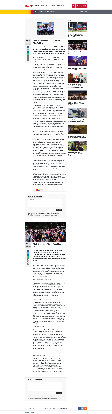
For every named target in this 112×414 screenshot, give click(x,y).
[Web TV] (83, 1)
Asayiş (58, 5)
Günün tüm (83, 11)
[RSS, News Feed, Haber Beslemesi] (85, 408)
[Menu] (74, 6)
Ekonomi (53, 5)
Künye (50, 408)
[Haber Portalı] (32, 5)
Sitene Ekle (44, 1)
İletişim (54, 408)
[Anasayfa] (25, 1)
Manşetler (29, 1)
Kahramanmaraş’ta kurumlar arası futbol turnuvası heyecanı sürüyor (53, 11)
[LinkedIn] (28, 52)
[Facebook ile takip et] (79, 408)
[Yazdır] (28, 58)
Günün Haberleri (35, 1)
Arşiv (40, 1)
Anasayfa (46, 408)
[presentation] (29, 11)
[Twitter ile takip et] (82, 408)
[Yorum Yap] (28, 60)
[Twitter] (28, 49)
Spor (62, 5)
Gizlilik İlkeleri (59, 408)
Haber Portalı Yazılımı (31, 412)
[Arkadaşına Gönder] (28, 56)
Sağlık (48, 5)
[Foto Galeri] (86, 1)
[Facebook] (28, 47)
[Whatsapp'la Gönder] (28, 54)
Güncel (43, 5)
